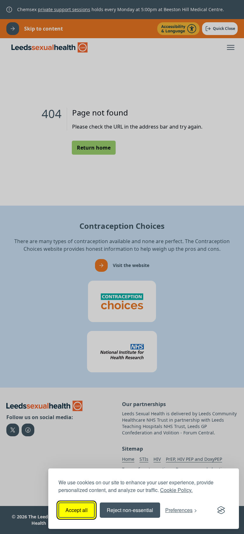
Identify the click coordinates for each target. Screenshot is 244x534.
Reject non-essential (130, 510)
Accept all (76, 510)
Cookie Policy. (176, 490)
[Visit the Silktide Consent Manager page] (221, 510)
